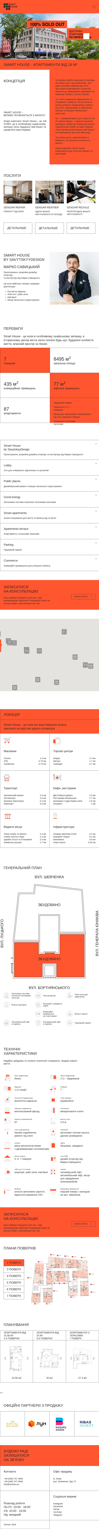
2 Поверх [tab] (14, 1262)
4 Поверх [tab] (14, 1276)
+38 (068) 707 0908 (13, 1481)
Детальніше (16, 228)
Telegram (57, 1515)
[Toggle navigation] (94, 6)
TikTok (56, 1509)
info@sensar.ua (11, 1484)
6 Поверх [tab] (14, 1289)
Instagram (58, 1503)
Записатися (80, 597)
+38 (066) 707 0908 (13, 1478)
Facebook (58, 1506)
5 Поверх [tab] (14, 1282)
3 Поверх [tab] (14, 1269)
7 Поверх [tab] (14, 1295)
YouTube (57, 1512)
